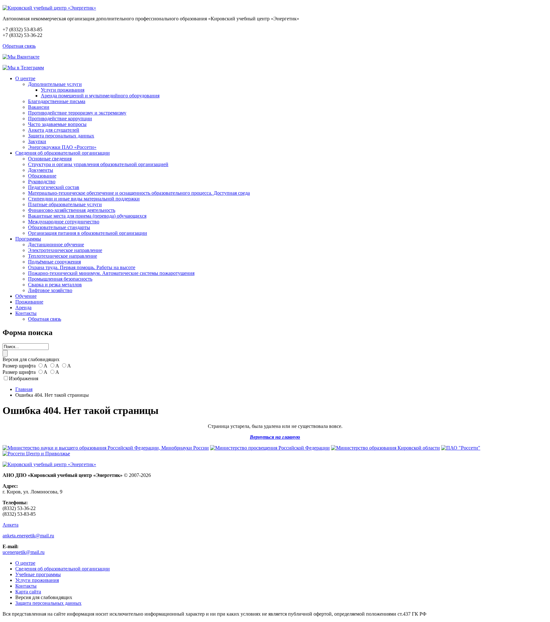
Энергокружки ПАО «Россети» (62, 147)
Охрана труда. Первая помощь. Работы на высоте (81, 267)
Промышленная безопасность (60, 279)
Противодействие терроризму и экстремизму (77, 112)
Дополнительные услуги (55, 84)
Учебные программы (38, 574)
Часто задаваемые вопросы (57, 124)
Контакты (26, 313)
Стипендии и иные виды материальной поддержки (84, 198)
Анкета (10, 525)
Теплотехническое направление (62, 256)
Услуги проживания (62, 90)
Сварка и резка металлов (55, 284)
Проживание (29, 301)
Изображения (23, 378)
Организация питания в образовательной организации (87, 233)
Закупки (37, 141)
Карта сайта (28, 591)
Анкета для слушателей (53, 130)
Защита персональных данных (61, 135)
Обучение (26, 296)
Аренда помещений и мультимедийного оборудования (100, 95)
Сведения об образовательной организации (62, 153)
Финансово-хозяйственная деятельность (71, 210)
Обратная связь (19, 46)
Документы (40, 170)
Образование (42, 175)
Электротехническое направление (65, 250)
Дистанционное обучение (56, 244)
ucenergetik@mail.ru (24, 552)
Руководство (41, 181)
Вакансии (38, 107)
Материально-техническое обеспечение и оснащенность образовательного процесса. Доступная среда (139, 193)
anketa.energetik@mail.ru (28, 535)
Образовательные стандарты (59, 227)
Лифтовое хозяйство (50, 290)
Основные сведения (50, 158)
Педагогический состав (53, 187)
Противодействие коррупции (60, 118)
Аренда (23, 307)
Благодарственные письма (56, 101)
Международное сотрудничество (63, 221)
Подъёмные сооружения (54, 261)
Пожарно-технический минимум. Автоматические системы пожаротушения (111, 273)
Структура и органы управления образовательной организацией (98, 164)
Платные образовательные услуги (65, 204)
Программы (28, 238)
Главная (23, 389)
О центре (25, 78)
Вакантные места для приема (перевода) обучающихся (87, 216)
